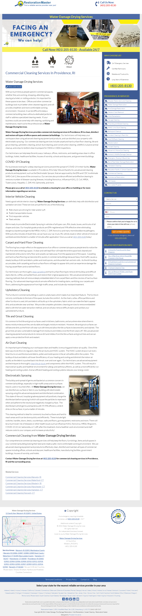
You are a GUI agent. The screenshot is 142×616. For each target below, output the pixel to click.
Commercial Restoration (116, 177)
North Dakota (114, 593)
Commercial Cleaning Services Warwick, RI (23, 477)
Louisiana (122, 590)
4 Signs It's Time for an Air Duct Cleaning (119, 251)
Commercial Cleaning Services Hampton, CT (24, 490)
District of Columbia (63, 590)
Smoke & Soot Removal (116, 112)
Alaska (12, 590)
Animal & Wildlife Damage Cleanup (119, 154)
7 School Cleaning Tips (116, 268)
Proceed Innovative (75, 615)
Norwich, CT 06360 (16, 567)
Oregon (133, 593)
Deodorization (113, 143)
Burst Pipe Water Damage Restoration (121, 162)
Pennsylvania (26, 596)
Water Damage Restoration (117, 105)
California (31, 590)
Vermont (79, 596)
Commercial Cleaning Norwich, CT (20, 493)
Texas (69, 596)
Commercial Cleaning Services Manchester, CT (25, 486)
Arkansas (24, 590)
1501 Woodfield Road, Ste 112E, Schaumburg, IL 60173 (71, 609)
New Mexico (88, 593)
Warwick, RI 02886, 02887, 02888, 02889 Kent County (23, 553)
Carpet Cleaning (113, 147)
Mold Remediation (114, 116)
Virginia (85, 596)
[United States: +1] (106, 212)
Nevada (60, 593)
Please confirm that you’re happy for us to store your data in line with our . (121, 224)
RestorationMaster (47, 609)
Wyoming (117, 596)
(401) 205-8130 (108, 5)
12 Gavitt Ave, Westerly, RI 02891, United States (24, 513)
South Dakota (54, 596)
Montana (47, 593)
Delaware (53, 590)
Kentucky (115, 590)
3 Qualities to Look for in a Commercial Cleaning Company (122, 263)
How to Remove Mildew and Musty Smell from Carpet (120, 273)
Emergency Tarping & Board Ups (119, 158)
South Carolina (44, 596)
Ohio (121, 593)
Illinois (94, 590)
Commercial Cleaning (115, 173)
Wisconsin (110, 596)
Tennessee (63, 596)
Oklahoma (127, 593)
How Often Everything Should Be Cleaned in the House (120, 257)
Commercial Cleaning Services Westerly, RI (23, 483)
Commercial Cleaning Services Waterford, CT (25, 480)
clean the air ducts (38, 363)
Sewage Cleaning (113, 120)
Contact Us (85, 579)
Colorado (37, 590)
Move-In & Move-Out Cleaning (118, 150)
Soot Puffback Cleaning (116, 139)
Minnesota (25, 593)
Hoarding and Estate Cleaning (118, 124)
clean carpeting (38, 272)
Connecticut (45, 590)
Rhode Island (35, 596)
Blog (95, 579)
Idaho (89, 590)
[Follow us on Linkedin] (74, 599)
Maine (128, 590)
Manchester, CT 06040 (18, 559)
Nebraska (54, 593)
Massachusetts (10, 593)
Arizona (17, 590)
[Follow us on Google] (63, 599)
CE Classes (111, 181)
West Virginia (101, 596)
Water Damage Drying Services (70, 538)
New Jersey (79, 593)
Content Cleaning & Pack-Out (118, 135)
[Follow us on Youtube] (77, 599)
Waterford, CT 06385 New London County (18, 556)
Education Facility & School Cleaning (120, 169)
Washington (92, 596)
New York (96, 593)
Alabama (6, 590)
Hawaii (84, 590)
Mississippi (33, 593)
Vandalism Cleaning (114, 166)
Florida (73, 590)
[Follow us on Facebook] (66, 599)
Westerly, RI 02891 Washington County (30, 550)
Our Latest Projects (114, 185)
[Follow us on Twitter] (70, 599)
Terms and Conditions (53, 579)
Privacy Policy (71, 579)
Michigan (18, 593)
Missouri (41, 593)
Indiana (99, 590)
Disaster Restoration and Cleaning (119, 101)
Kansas (109, 590)
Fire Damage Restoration (116, 108)
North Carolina (104, 593)
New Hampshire (69, 593)
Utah (73, 596)
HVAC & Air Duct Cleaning (117, 127)
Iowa (104, 590)
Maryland (134, 590)
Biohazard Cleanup (114, 131)
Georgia (78, 590)
